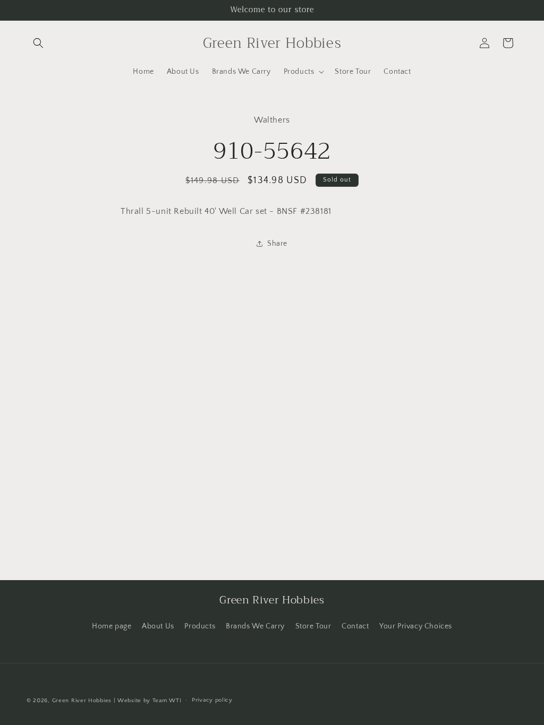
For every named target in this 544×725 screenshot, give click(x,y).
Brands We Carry (255, 626)
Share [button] (277, 243)
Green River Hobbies (82, 700)
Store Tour (313, 626)
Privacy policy (212, 700)
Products (199, 626)
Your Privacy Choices (415, 626)
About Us (158, 626)
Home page (111, 626)
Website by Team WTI (149, 700)
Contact (355, 626)
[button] (38, 43)
